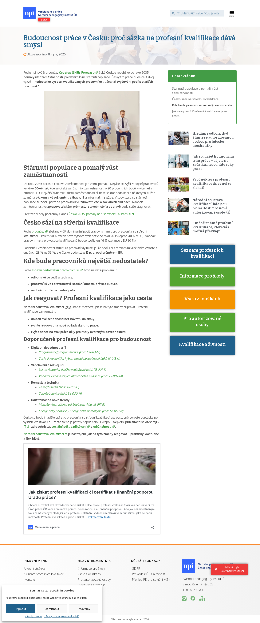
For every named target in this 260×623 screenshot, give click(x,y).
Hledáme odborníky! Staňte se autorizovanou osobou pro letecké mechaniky (213, 139)
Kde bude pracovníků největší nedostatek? (202, 105)
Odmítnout (52, 609)
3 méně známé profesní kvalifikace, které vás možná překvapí (212, 227)
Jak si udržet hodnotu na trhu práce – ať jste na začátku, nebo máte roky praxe (213, 162)
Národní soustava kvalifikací (43, 434)
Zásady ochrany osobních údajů (61, 616)
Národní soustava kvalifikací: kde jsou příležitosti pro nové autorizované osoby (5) (211, 206)
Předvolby (83, 609)
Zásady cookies (33, 616)
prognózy (38, 231)
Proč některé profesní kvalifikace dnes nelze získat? (211, 183)
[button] (232, 13)
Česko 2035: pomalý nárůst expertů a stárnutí (100, 214)
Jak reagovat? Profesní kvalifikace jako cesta (199, 113)
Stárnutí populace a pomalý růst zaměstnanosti (195, 90)
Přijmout (20, 609)
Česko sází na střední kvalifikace (195, 99)
